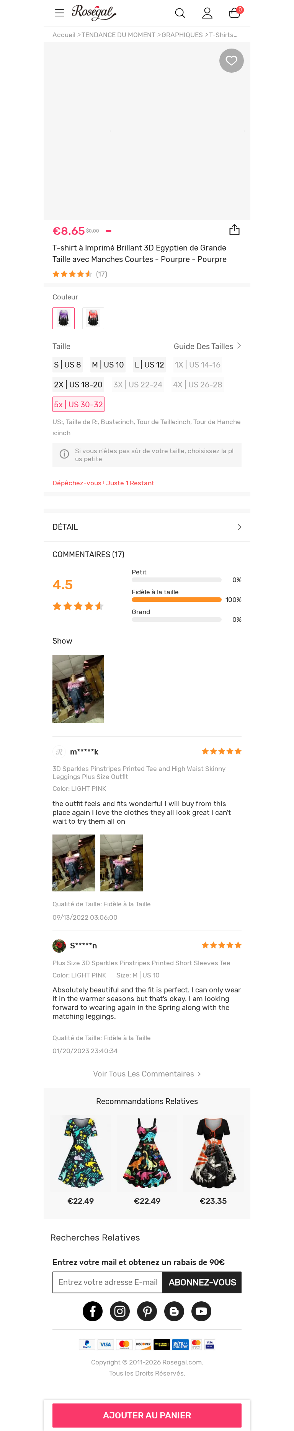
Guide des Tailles (203, 346)
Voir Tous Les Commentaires (143, 1073)
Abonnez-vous (202, 1282)
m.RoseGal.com (101, 13)
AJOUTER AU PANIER (147, 1415)
